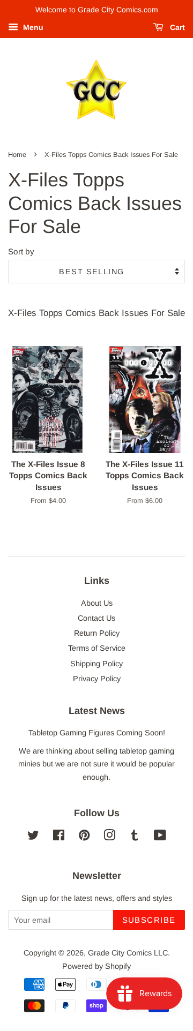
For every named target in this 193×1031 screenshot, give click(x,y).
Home (17, 154)
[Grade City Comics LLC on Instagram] (109, 837)
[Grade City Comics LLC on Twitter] (33, 837)
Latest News (97, 710)
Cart (176, 27)
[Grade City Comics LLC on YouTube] (160, 837)
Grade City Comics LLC (128, 953)
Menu (32, 27)
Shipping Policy (96, 663)
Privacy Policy (97, 678)
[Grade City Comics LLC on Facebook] (59, 837)
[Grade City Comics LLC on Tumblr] (134, 837)
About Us (97, 603)
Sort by (21, 251)
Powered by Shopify (96, 966)
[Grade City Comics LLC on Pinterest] (84, 837)
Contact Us (96, 618)
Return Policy (97, 633)
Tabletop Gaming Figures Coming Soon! (96, 732)
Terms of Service (96, 648)
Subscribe (149, 919)
